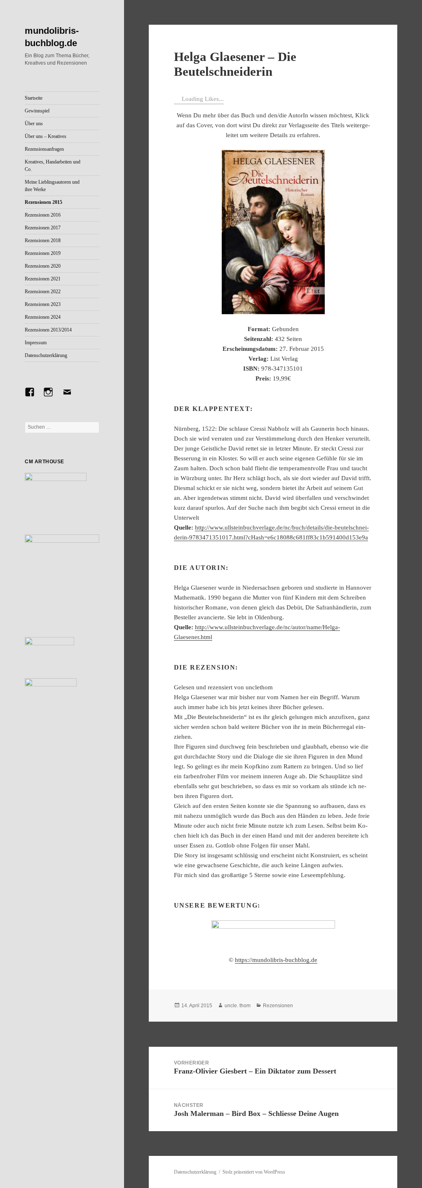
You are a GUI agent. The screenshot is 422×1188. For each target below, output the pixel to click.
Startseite (33, 98)
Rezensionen (278, 1005)
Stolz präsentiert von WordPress (254, 1172)
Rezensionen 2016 (43, 215)
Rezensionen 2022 (43, 291)
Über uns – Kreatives (45, 136)
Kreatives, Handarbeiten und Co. (52, 165)
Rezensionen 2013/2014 (48, 330)
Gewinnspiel (37, 111)
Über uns (34, 123)
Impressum (36, 342)
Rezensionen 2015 (43, 202)
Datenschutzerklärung (46, 355)
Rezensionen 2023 (43, 304)
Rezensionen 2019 (43, 253)
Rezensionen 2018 (43, 240)
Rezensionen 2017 (43, 228)
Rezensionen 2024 (43, 317)
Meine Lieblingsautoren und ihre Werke (52, 185)
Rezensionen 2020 (43, 266)
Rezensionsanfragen (44, 149)
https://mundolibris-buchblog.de (276, 960)
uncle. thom (238, 1005)
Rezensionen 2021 (43, 279)
